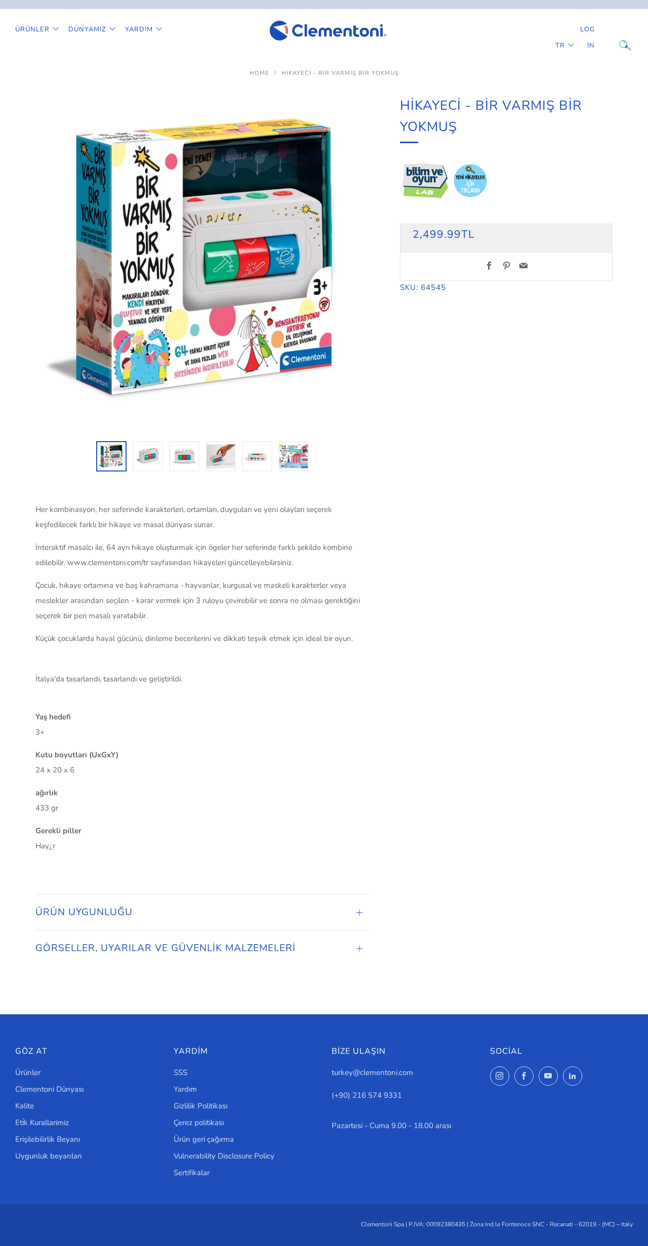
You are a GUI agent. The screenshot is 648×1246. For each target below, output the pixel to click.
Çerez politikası (199, 1123)
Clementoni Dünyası (49, 1089)
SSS (180, 1072)
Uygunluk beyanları (48, 1156)
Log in (587, 37)
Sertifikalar (192, 1173)
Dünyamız (87, 29)
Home (259, 73)
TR (560, 45)
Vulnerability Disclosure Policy (224, 1156)
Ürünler (32, 29)
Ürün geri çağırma (204, 1139)
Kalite (24, 1106)
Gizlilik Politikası (200, 1106)
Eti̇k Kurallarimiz (42, 1123)
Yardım (139, 29)
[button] (111, 456)
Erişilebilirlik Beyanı (47, 1139)
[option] (202, 262)
